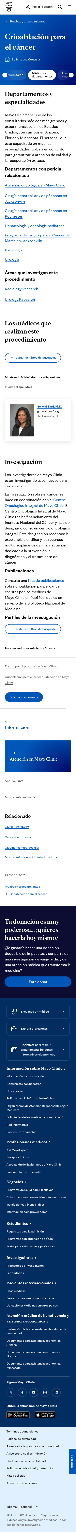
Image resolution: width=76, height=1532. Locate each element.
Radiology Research (21, 288)
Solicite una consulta (24, 697)
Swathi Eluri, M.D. (49, 406)
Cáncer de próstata (18, 837)
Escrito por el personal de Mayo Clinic (31, 666)
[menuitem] (14, 75)
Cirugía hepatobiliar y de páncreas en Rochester (36, 213)
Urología (12, 259)
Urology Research (20, 299)
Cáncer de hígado (17, 826)
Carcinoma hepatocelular (22, 847)
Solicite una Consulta (26, 59)
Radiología (13, 250)
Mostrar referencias (18, 797)
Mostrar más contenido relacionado (29, 857)
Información (15, 75)
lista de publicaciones (46, 580)
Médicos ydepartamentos (42, 74)
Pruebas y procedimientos (27, 21)
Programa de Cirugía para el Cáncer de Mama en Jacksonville (37, 238)
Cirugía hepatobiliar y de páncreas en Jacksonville (36, 198)
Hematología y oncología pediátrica (35, 225)
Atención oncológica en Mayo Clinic (35, 185)
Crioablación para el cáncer (28, 894)
